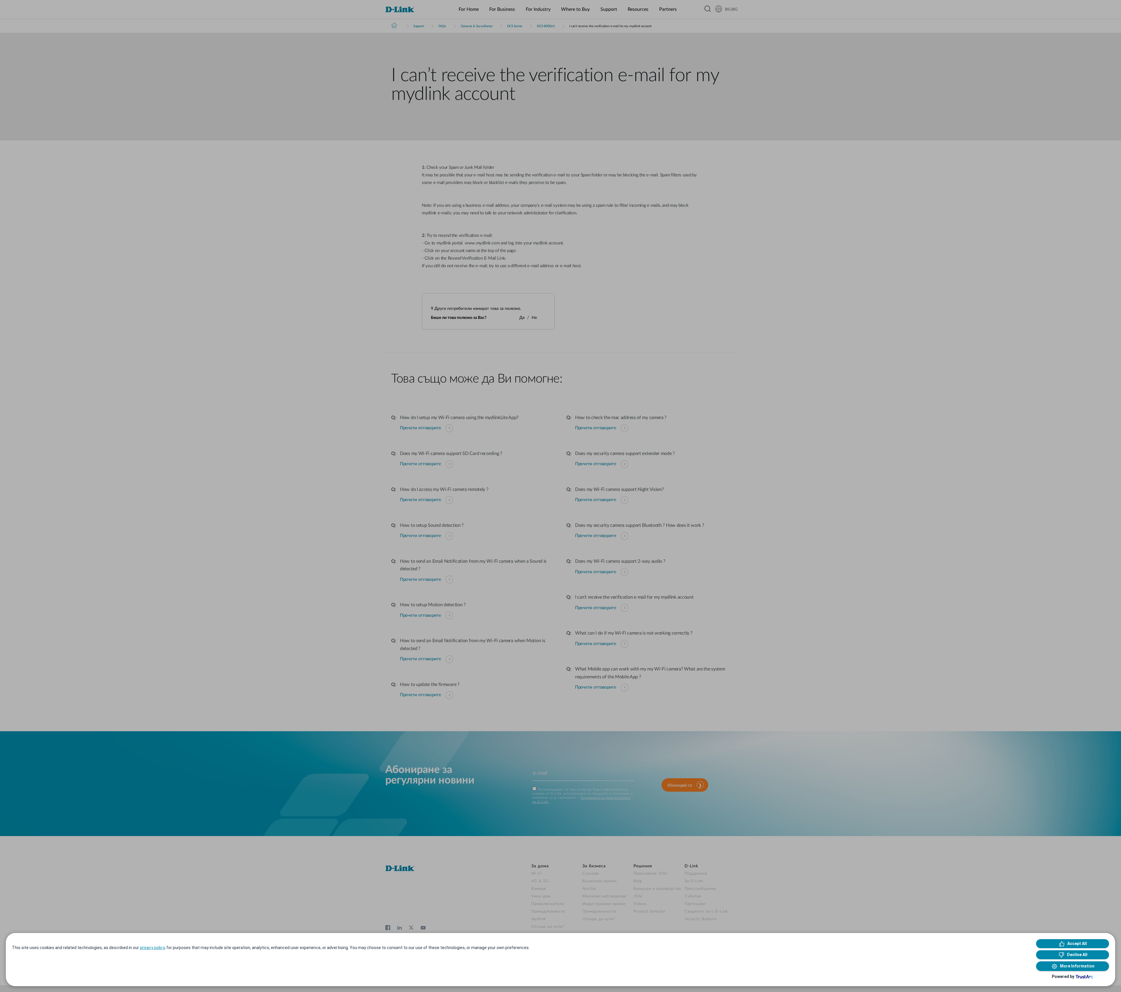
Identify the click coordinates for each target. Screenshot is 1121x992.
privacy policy (152, 947)
